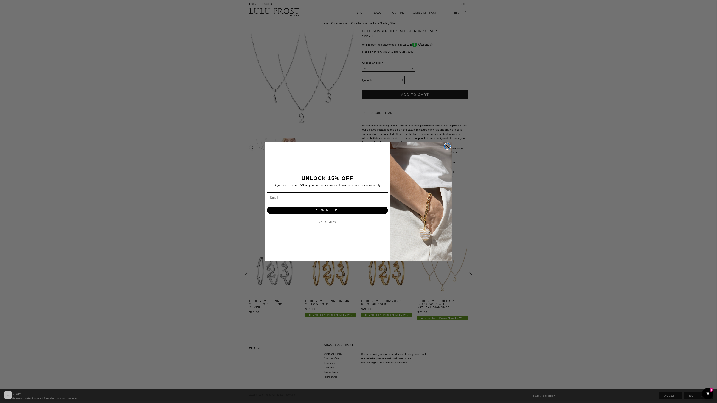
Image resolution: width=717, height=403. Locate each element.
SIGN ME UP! (327, 210)
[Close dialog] (447, 146)
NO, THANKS (327, 222)
